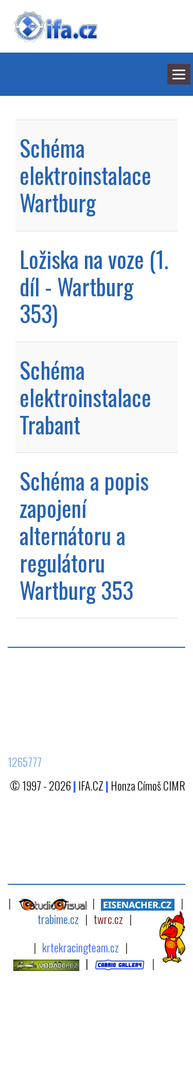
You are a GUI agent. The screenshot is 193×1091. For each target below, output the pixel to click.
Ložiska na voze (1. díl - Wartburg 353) (94, 286)
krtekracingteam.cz (80, 947)
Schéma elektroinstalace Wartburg (85, 175)
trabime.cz (58, 919)
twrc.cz (108, 919)
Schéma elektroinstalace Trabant (85, 397)
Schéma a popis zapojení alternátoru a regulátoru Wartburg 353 (84, 535)
